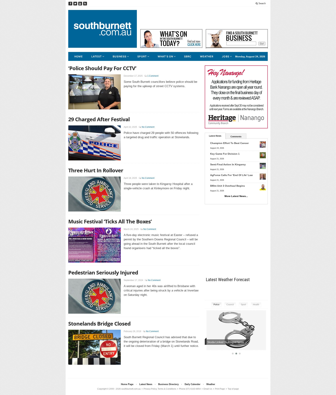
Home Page (127, 384)
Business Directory (168, 384)
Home (78, 56)
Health (256, 304)
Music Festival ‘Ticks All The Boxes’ (110, 221)
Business (119, 56)
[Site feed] (85, 4)
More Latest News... (236, 196)
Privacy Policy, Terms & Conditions (160, 389)
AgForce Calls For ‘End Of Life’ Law (231, 175)
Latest (96, 56)
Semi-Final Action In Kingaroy (228, 164)
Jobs (225, 56)
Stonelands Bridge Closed (99, 323)
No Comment (148, 127)
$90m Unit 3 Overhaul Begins (227, 185)
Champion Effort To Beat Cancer (229, 143)
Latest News (215, 136)
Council (230, 304)
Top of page (233, 389)
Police (216, 304)
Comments (235, 136)
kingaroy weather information (266, 290)
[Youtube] (80, 4)
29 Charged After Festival (99, 119)
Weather (207, 56)
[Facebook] (70, 4)
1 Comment (152, 76)
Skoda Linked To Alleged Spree (225, 342)
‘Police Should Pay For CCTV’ (102, 68)
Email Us (208, 389)
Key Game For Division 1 (225, 153)
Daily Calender (192, 384)
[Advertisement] (204, 18)
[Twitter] (75, 4)
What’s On (165, 56)
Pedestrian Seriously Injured (103, 272)
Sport (142, 56)
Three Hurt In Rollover (95, 170)
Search (262, 3)
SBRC (187, 56)
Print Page (220, 389)
